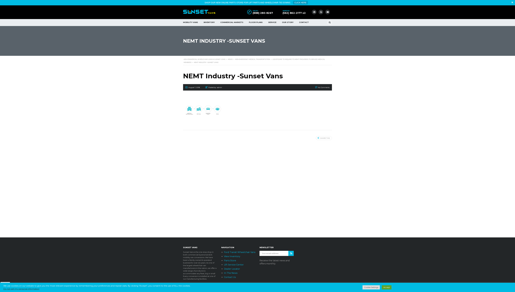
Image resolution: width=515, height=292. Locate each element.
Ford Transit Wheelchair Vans (239, 252)
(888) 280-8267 (263, 13)
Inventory (209, 22)
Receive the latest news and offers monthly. (275, 262)
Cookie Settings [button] (371, 287)
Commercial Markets (231, 22)
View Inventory (232, 256)
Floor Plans (256, 22)
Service (272, 22)
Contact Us (230, 277)
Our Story (287, 22)
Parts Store (230, 260)
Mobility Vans (190, 22)
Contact (304, 22)
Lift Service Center (234, 264)
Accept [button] (386, 287)
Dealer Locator (232, 269)
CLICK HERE (300, 2)
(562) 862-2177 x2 (294, 13)
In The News (230, 273)
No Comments (324, 87)
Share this (325, 138)
